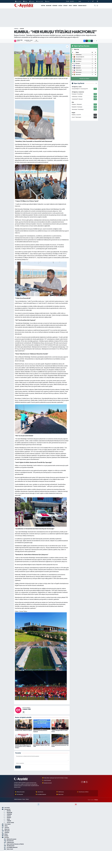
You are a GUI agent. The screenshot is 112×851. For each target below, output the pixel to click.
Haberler (16, 28)
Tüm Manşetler (20, 794)
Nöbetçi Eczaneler (21, 791)
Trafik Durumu (61, 791)
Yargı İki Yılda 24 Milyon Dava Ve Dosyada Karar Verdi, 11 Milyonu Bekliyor (23, 746)
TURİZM (75, 5)
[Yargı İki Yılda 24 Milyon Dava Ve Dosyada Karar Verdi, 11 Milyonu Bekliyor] (23, 739)
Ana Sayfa (7, 807)
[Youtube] (84, 782)
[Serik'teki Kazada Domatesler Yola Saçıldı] (60, 739)
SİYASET (65, 5)
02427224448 (47, 780)
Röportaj (6, 829)
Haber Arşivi (60, 794)
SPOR (70, 5)
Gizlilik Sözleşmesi (18, 799)
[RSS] (87, 782)
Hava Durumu (40, 791)
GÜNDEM (54, 5)
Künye (23, 799)
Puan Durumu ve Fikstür (83, 791)
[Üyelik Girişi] (97, 1)
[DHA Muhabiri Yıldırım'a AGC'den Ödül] (41, 739)
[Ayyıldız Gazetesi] (24, 5)
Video (26, 1)
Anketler (6, 832)
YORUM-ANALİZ (82, 5)
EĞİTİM (43, 5)
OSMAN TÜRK (26, 709)
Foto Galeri (18, 1)
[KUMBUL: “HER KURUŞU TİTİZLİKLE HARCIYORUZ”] (42, 60)
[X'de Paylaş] (87, 41)
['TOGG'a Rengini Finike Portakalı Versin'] (60, 724)
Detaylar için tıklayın (84, 78)
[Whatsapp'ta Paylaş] (89, 41)
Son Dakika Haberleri (41, 794)
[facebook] (38, 804)
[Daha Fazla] (92, 41)
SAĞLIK (60, 5)
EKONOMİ (48, 5)
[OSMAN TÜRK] (18, 710)
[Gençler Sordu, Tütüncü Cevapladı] (23, 724)
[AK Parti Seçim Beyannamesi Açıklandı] (41, 724)
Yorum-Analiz (40, 1)
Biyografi (6, 830)
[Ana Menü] (97, 6)
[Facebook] (82, 782)
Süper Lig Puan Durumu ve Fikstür (15, 844)
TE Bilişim (96, 799)
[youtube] (76, 804)
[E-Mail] (23, 712)
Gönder (18, 767)
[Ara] (95, 6)
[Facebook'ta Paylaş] (84, 41)
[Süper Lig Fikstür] (96, 83)
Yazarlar (32, 1)
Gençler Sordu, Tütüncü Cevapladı (23, 730)
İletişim (48, 1)
